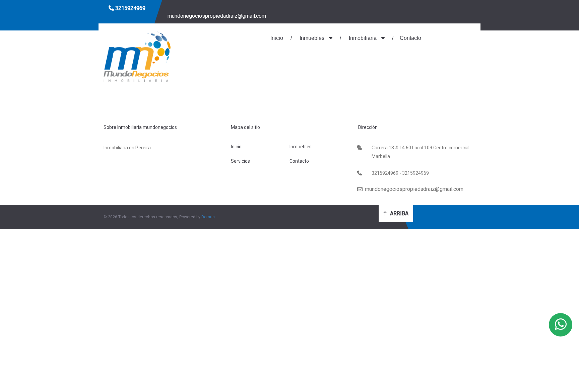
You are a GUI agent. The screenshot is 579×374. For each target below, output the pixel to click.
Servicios (240, 161)
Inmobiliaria (362, 38)
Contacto (410, 38)
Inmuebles (312, 38)
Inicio (276, 38)
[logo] (137, 56)
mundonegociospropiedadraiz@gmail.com (216, 16)
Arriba (398, 213)
